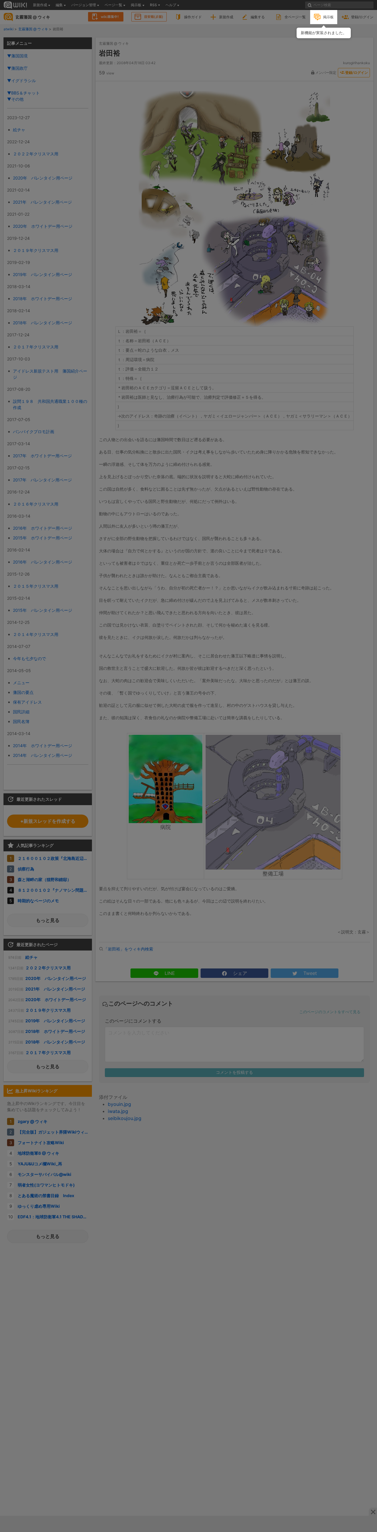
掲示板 (328, 17)
